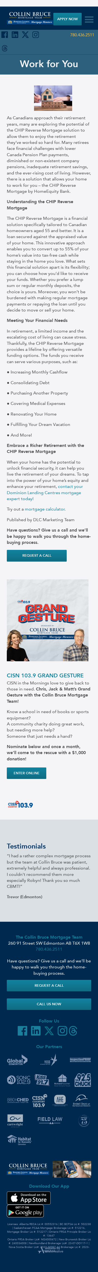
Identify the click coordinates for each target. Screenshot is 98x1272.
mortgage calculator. (45, 509)
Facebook (4, 34)
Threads (4, 48)
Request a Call (36, 555)
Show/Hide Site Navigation (88, 18)
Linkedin (15, 34)
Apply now (67, 19)
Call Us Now (49, 1004)
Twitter (25, 34)
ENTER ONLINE (26, 773)
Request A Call (49, 985)
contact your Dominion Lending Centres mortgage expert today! (45, 492)
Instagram (35, 34)
